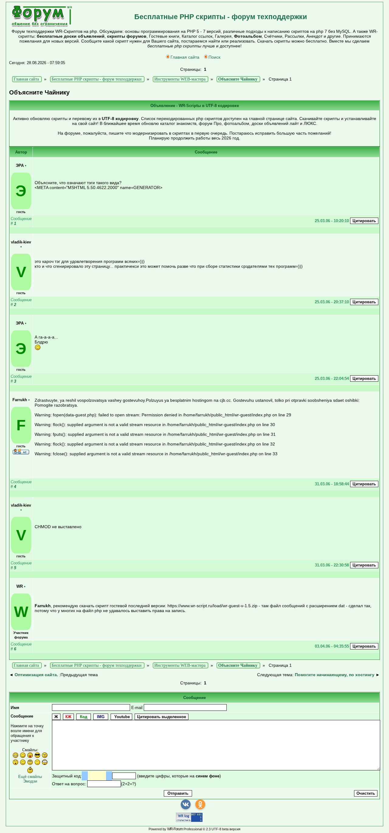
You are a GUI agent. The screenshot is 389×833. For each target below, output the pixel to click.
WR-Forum (175, 829)
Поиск (214, 57)
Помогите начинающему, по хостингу (334, 674)
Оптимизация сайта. (36, 674)
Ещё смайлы (30, 776)
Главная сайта (184, 57)
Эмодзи (30, 781)
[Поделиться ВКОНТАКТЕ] (186, 804)
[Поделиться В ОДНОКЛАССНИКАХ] (200, 804)
